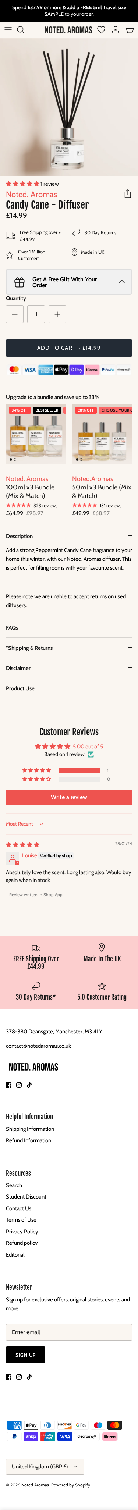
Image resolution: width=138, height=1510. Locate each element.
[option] (69, 107)
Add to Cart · (69, 348)
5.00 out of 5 (88, 746)
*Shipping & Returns (29, 648)
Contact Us (18, 1208)
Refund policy (22, 1243)
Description (19, 536)
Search (14, 1185)
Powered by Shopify (70, 1485)
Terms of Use (21, 1220)
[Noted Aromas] (68, 29)
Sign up (25, 1355)
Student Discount (26, 1196)
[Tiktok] (29, 1085)
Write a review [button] (69, 797)
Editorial (15, 1254)
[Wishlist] (101, 29)
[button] (23, 184)
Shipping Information (30, 1129)
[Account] (114, 30)
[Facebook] (8, 1085)
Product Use (20, 688)
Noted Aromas (35, 1485)
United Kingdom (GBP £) (40, 1466)
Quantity (16, 298)
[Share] (127, 193)
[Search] (24, 30)
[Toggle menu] (8, 30)
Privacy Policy (22, 1231)
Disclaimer (18, 668)
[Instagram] (19, 1085)
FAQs (12, 627)
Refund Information (28, 1140)
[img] (22, 844)
